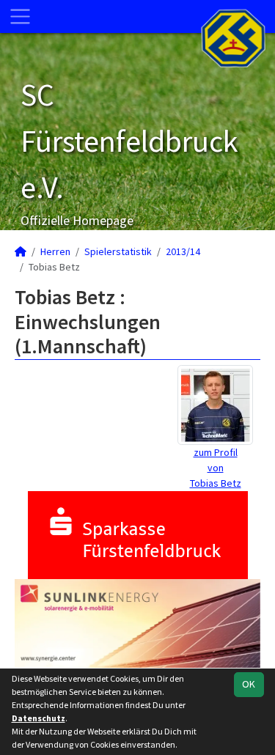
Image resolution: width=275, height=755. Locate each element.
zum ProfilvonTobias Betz (215, 468)
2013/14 (183, 251)
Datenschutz (38, 717)
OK (248, 683)
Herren (55, 251)
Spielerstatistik (118, 251)
